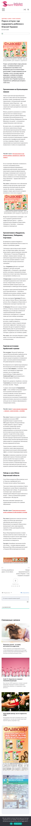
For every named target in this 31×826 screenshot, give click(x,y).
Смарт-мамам (16, 18)
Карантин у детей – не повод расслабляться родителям (12, 645)
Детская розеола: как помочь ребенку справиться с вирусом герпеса (14, 155)
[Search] (28, 9)
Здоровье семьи (6, 18)
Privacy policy (17, 823)
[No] (29, 821)
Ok (11, 823)
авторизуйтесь (25, 592)
